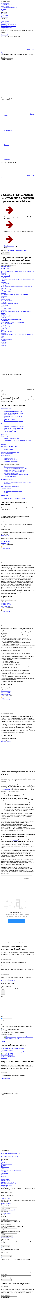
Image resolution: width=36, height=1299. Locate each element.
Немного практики (6, 1164)
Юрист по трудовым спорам (12, 438)
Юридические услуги (7, 4)
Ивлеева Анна (5, 543)
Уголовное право (6, 488)
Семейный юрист (9, 458)
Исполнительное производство (10, 486)
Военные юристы (9, 418)
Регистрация (7, 1203)
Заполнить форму (6, 1256)
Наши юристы (5, 6)
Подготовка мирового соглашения (14, 470)
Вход (2, 1203)
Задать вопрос (5, 3)
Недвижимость (5, 424)
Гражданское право (6, 408)
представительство (6, 789)
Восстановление (5, 1237)
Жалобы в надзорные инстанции (14, 471)
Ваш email (4, 1227)
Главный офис (5, 21)
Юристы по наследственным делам (14, 498)
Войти (3, 57)
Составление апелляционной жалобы (15, 468)
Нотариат (3, 444)
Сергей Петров (5, 606)
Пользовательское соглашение (10, 1156)
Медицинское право (7, 453)
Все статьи (4, 1058)
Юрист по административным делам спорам (17, 482)
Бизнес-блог (4, 15)
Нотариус (3, 9)
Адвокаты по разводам (11, 461)
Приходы (3, 1176)
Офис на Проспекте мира (8, 24)
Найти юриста (5, 535)
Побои (6, 492)
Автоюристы (8, 483)
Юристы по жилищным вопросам (14, 426)
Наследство (4, 495)
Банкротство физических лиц (13, 411)
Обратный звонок (6, 83)
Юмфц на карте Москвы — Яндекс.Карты (16, 942)
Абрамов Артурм (6, 694)
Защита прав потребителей (9, 446)
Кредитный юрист (9, 414)
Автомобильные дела (7, 479)
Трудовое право (5, 436)
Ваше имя (4, 1218)
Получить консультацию (8, 980)
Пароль (3, 1232)
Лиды (2, 1174)
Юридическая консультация (9, 7)
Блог (2, 10)
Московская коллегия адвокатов (13, 421)
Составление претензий (11, 473)
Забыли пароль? (10, 1210)
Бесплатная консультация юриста (17, 250)
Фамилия (3, 1223)
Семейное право (5, 455)
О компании (4, 17)
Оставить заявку (5, 266)
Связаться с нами (6, 1078)
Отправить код (5, 1246)
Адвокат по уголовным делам (13, 491)
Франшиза (4, 13)
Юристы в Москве (9, 419)
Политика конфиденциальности (10, 1153)
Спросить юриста (6, 53)
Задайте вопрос (9, 246)
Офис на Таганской (6, 27)
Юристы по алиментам (11, 459)
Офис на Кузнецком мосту (8, 26)
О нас (2, 1160)
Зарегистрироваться (6, 59)
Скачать (3, 1041)
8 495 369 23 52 (5, 1198)
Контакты (4, 1162)
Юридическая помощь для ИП (10, 452)
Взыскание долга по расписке (13, 416)
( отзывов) (6, 548)
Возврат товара (8, 449)
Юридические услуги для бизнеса (11, 1170)
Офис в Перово (5, 23)
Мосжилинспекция (10, 431)
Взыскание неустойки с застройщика (15, 430)
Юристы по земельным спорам (13, 428)
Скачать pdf (4, 35)
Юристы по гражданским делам (13, 413)
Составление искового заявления (14, 467)
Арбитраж (4, 434)
